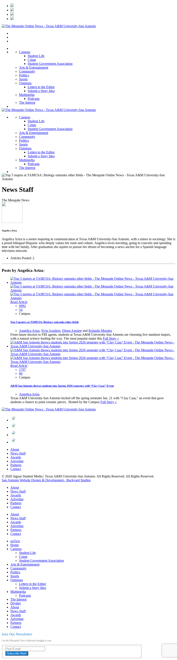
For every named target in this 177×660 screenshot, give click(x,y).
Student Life (36, 56)
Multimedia (27, 95)
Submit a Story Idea (41, 91)
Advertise (17, 461)
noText (15, 541)
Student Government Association (50, 63)
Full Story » (111, 338)
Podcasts (34, 98)
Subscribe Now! (17, 653)
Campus (24, 52)
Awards (15, 457)
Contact (15, 469)
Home (14, 545)
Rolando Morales (100, 330)
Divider (15, 603)
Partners (15, 465)
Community (27, 71)
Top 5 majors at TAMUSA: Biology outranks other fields (44, 322)
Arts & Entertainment (33, 67)
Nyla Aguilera (50, 330)
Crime (32, 60)
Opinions (25, 83)
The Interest (27, 102)
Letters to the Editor (41, 87)
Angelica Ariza (29, 330)
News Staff (18, 453)
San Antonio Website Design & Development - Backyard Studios (46, 480)
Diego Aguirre (72, 330)
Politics (24, 75)
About (14, 449)
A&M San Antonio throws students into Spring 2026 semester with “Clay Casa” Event (62, 385)
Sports (23, 79)
